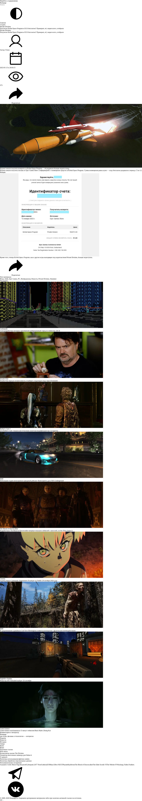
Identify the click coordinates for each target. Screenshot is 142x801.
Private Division (5, 26)
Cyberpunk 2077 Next (33, 765)
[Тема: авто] (16, 13)
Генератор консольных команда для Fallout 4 (16, 755)
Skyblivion (71, 765)
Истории (3, 742)
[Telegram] (71, 773)
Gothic (43, 765)
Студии (2, 25)
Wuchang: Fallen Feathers (125, 765)
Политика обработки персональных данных (16, 761)
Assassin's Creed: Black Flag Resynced (13, 765)
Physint (65, 765)
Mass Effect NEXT (56, 765)
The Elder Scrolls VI (100, 765)
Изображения (26, 279)
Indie (6, 279)
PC (19, 279)
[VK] (71, 789)
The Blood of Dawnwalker (84, 765)
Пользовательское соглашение (11, 763)
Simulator (53, 279)
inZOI (48, 765)
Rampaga (3, 3)
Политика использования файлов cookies (14, 759)
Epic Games (13, 279)
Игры (2, 279)
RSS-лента (4, 751)
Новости (34, 279)
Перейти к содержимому (9, 1)
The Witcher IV (112, 765)
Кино (2, 746)
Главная (3, 23)
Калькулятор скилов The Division (12, 753)
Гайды (2, 744)
